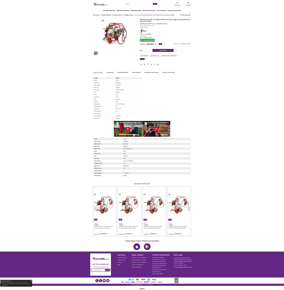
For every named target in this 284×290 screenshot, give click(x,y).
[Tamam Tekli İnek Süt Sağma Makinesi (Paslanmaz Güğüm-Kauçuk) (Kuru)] (154, 205)
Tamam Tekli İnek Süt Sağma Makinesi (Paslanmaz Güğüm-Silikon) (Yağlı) (128, 227)
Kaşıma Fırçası (156, 271)
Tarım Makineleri (161, 10)
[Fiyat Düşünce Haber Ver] (154, 64)
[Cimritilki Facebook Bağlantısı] (97, 280)
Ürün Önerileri (136, 72)
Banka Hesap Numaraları (139, 260)
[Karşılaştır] (148, 64)
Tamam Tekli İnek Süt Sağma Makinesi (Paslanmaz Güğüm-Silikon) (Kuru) (103, 227)
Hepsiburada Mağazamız (151, 72)
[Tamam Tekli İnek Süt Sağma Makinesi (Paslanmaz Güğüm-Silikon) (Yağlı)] (129, 205)
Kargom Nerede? (137, 267)
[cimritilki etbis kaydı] (177, 281)
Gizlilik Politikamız (137, 264)
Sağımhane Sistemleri (123, 10)
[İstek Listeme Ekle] (144, 64)
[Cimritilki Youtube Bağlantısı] (104, 280)
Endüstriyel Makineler (159, 265)
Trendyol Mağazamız (168, 72)
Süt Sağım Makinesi (158, 257)
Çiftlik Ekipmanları (136, 10)
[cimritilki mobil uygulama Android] (147, 246)
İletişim (120, 262)
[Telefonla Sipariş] (141, 64)
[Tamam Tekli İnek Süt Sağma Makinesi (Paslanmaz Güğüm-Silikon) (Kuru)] (104, 205)
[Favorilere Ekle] (176, 50)
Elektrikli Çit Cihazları (149, 10)
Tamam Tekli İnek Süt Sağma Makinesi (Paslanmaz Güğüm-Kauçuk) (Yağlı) (178, 227)
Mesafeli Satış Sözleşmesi (139, 262)
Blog (119, 264)
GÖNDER (107, 270)
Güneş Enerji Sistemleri (174, 10)
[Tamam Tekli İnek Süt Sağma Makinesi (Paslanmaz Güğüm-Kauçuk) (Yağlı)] (179, 205)
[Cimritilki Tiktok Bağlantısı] (107, 280)
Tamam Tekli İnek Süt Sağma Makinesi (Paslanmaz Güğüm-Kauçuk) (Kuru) (153, 227)
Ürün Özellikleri (98, 72)
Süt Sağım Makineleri (109, 10)
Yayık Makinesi (156, 267)
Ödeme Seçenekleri (123, 72)
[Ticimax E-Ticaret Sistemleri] (142, 289)
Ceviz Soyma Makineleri (159, 263)
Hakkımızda (121, 260)
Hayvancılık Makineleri (159, 261)
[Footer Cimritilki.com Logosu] (100, 259)
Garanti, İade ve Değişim (139, 257)
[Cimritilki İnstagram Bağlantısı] (100, 280)
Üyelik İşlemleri (122, 257)
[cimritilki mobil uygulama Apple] (136, 246)
